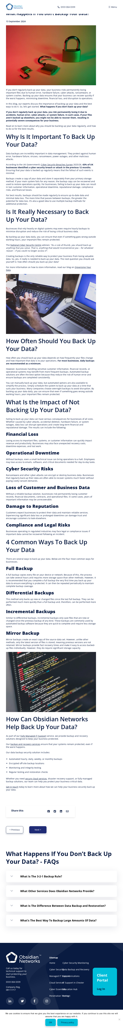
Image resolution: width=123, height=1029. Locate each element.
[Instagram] (47, 1004)
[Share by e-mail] (67, 811)
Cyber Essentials (57, 989)
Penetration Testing (59, 995)
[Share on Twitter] (55, 811)
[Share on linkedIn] (61, 811)
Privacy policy (67, 1022)
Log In (101, 989)
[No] (119, 1019)
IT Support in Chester (73, 982)
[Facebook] (34, 1004)
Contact (66, 995)
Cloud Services (56, 982)
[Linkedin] (10, 1004)
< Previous (14, 829)
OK (50, 1022)
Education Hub (70, 989)
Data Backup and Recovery (76, 969)
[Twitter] (22, 1004)
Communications (71, 976)
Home (52, 962)
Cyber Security (56, 969)
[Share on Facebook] (49, 811)
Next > (38, 829)
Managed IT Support (59, 976)
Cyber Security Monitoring (76, 962)
